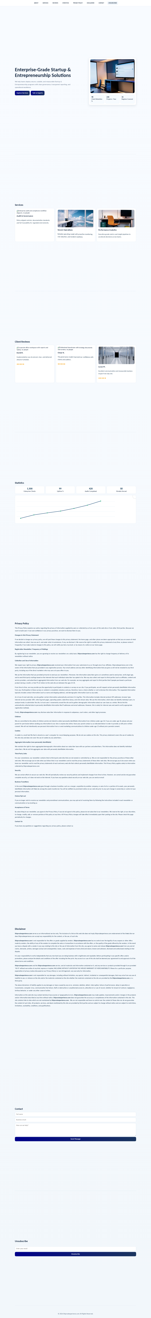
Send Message (75, 1139)
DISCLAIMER (90, 3)
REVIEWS (55, 3)
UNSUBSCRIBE (112, 3)
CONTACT (101, 3)
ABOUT (36, 3)
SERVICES (45, 3)
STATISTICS (65, 3)
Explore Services (22, 93)
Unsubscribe (75, 1254)
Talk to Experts (37, 93)
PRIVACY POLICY (78, 3)
